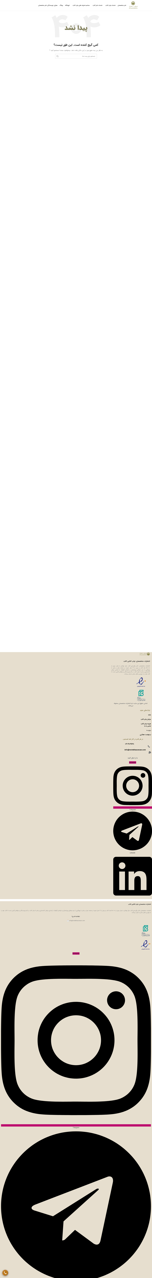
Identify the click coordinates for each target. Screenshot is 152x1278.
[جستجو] (57, 56)
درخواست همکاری (145, 734)
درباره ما (149, 730)
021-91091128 (129, 744)
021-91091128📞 (76, 917)
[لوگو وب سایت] (133, 5)
